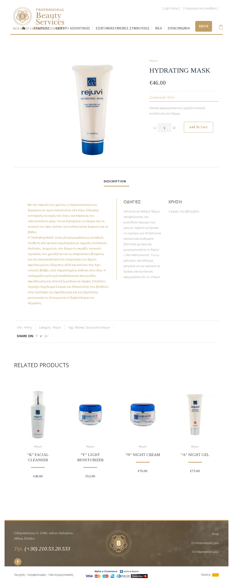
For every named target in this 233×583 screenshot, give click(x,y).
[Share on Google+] (46, 336)
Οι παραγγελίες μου (205, 552)
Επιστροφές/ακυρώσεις (36, 575)
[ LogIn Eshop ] (171, 8)
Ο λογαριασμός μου (205, 543)
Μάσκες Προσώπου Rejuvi (92, 327)
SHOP (203, 26)
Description (115, 181)
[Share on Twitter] (41, 336)
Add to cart (198, 127)
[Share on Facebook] (36, 336)
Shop (215, 534)
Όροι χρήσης (19, 575)
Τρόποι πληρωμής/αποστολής (61, 575)
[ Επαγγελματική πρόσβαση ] (200, 8)
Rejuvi (153, 61)
